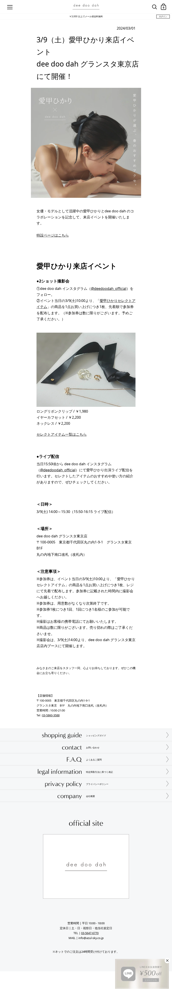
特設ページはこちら (53, 235)
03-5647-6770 (90, 933)
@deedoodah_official (108, 288)
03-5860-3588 (51, 715)
